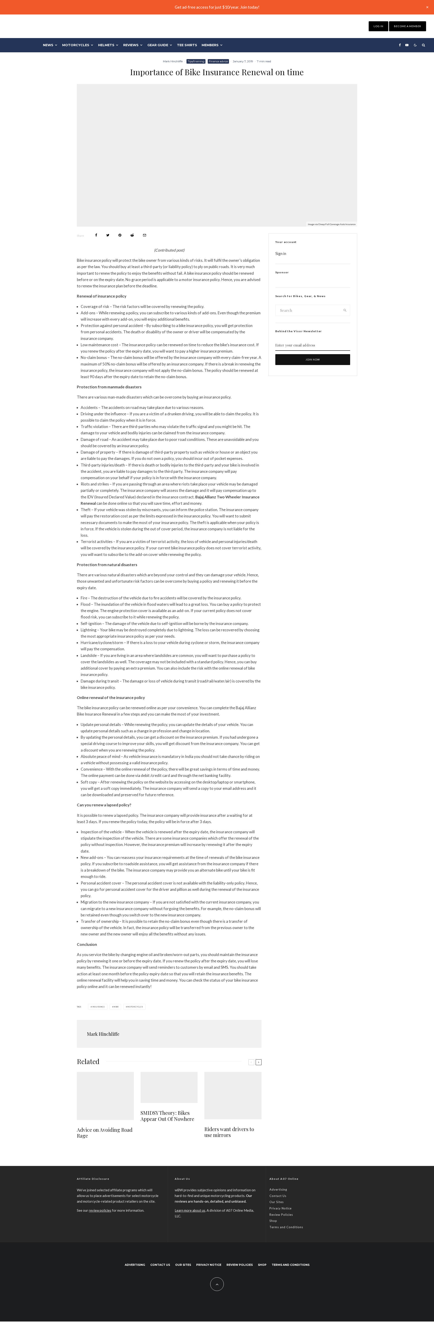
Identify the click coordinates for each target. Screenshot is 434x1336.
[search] (345, 310)
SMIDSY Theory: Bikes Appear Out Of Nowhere (167, 1116)
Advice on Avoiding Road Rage (104, 1133)
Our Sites (276, 1202)
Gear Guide (157, 45)
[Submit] (132, 235)
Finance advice (218, 61)
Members (210, 45)
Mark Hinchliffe (173, 61)
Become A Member (407, 26)
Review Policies (281, 1214)
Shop (273, 1221)
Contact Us (277, 1196)
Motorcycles (75, 45)
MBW (116, 1007)
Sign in (280, 253)
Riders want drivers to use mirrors (229, 1132)
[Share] (96, 235)
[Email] (144, 235)
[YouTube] (407, 45)
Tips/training (196, 61)
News (48, 45)
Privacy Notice (280, 1208)
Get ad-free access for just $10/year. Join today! (217, 7)
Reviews (131, 45)
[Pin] (119, 235)
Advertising (278, 1189)
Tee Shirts (187, 45)
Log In (378, 26)
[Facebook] (400, 45)
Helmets (106, 45)
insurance (98, 1007)
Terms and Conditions (286, 1227)
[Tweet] (107, 235)
